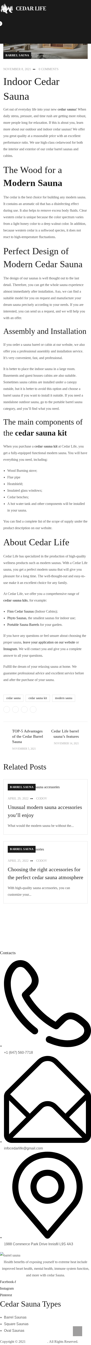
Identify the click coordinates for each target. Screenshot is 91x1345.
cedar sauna (13, 698)
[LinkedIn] (33, 709)
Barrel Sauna (17, 55)
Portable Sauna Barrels (23, 624)
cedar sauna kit (37, 698)
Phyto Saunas (16, 618)
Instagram (10, 649)
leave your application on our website (49, 642)
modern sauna (63, 698)
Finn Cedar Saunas (20, 611)
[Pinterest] (24, 709)
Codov (41, 798)
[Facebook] (15, 709)
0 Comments (49, 69)
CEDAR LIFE (37, 1341)
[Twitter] (6, 709)
